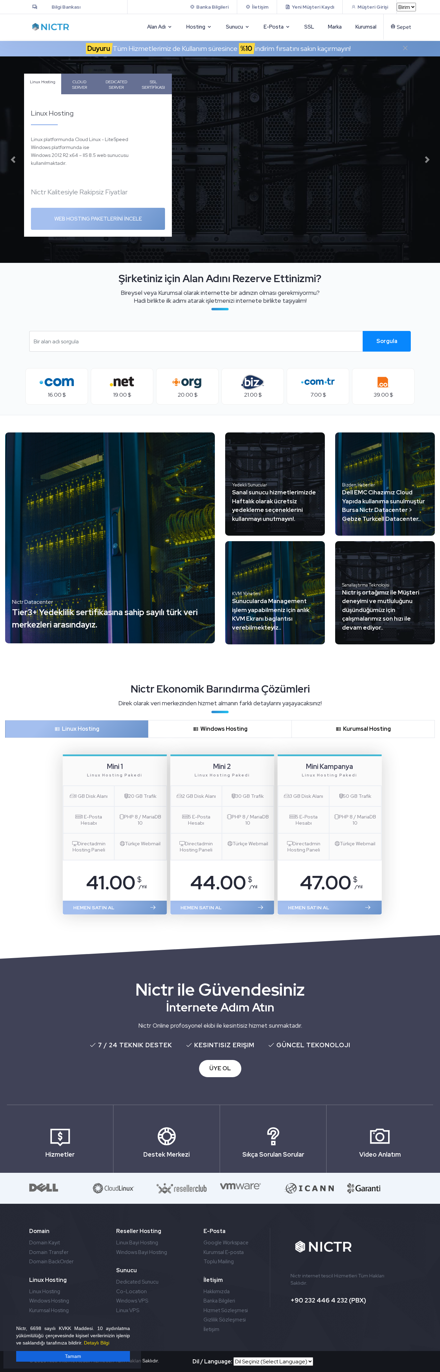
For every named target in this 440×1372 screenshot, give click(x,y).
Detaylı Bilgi (96, 1343)
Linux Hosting (42, 82)
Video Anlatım (380, 1154)
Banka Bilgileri (219, 1300)
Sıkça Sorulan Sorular (273, 1154)
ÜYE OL (220, 1068)
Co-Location (131, 1291)
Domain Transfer (48, 1252)
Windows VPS (132, 1300)
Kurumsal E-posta (224, 1252)
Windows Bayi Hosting (141, 1252)
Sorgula (386, 341)
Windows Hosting (223, 728)
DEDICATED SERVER (116, 84)
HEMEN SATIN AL (93, 907)
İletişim (211, 1329)
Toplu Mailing (219, 1261)
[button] (13, 159)
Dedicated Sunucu (137, 1281)
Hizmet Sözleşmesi (226, 1310)
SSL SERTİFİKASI (153, 84)
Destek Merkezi (166, 1154)
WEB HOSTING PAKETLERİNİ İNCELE (98, 218)
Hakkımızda (217, 1291)
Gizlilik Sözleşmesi (225, 1319)
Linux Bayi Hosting (137, 1242)
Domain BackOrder (51, 1261)
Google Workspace (226, 1242)
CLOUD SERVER (79, 84)
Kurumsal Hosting (366, 728)
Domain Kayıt (44, 1242)
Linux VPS (127, 1310)
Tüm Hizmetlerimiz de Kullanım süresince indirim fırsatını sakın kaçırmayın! (219, 48)
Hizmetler (60, 1154)
